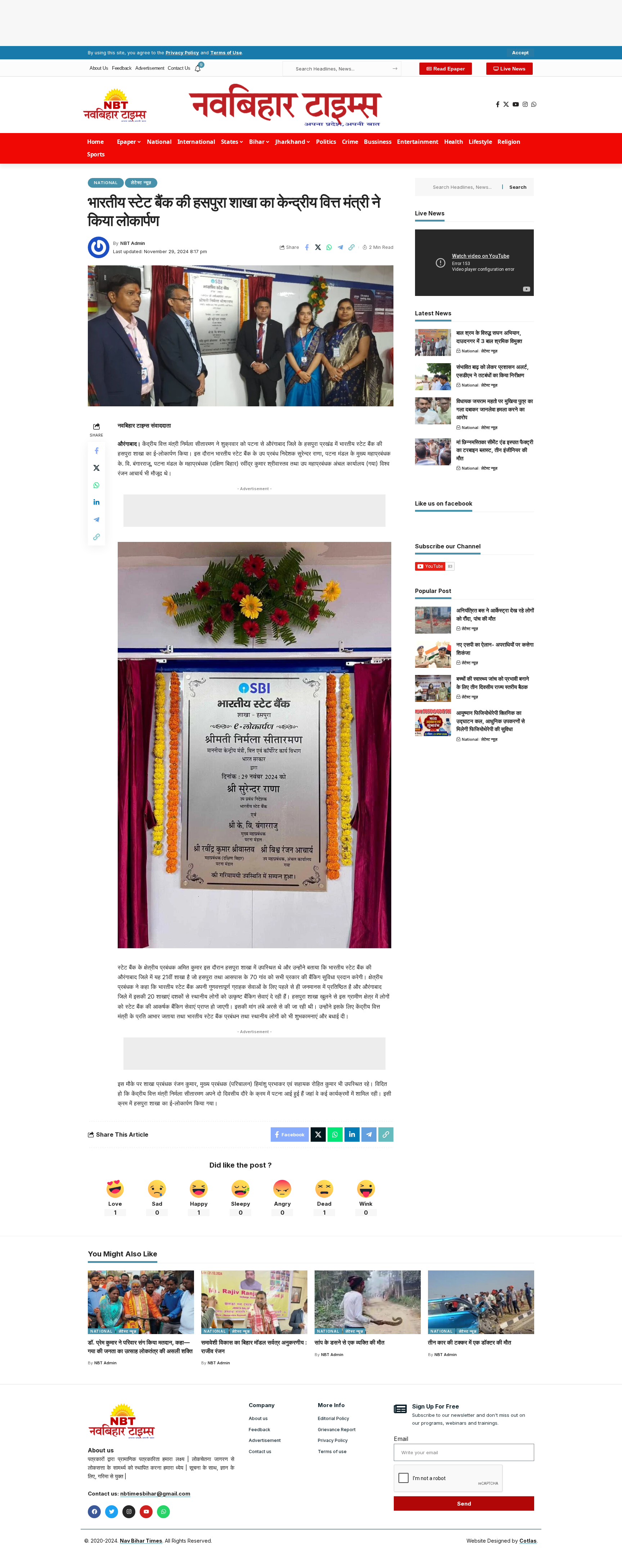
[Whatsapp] (163, 1511)
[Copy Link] (351, 247)
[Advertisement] (311, 21)
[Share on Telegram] (340, 247)
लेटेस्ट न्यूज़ (141, 182)
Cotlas (528, 1541)
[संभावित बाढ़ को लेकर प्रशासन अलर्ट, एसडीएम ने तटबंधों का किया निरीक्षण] (433, 376)
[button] (520, 53)
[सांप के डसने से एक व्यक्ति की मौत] (368, 1302)
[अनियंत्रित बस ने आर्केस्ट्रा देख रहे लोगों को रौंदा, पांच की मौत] (433, 620)
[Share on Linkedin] (96, 502)
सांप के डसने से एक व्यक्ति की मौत (349, 1342)
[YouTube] (516, 104)
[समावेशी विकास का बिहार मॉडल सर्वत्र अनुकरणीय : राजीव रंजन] (254, 1302)
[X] (506, 104)
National (106, 182)
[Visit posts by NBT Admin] (98, 247)
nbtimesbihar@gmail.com (155, 1493)
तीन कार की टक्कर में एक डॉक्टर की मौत (469, 1342)
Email (401, 1438)
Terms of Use (226, 52)
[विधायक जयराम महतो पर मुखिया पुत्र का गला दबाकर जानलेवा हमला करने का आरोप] (433, 410)
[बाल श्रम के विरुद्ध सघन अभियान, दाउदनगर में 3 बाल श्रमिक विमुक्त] (433, 342)
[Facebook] (497, 104)
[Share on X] (318, 247)
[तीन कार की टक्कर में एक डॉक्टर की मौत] (481, 1302)
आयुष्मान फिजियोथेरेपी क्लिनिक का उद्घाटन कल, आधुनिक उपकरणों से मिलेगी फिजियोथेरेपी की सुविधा (490, 720)
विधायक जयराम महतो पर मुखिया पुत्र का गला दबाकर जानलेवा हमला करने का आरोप (494, 409)
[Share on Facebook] (307, 247)
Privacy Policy (182, 52)
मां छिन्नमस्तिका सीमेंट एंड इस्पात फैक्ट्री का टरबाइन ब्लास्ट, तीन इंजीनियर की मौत (494, 450)
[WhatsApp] (533, 104)
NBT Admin (132, 243)
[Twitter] (111, 1511)
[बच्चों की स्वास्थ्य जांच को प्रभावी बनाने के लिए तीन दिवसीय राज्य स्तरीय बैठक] (433, 688)
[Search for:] (465, 187)
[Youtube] (146, 1511)
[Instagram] (525, 104)
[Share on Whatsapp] (329, 247)
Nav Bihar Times (141, 1541)
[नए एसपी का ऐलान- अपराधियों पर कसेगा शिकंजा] (433, 654)
